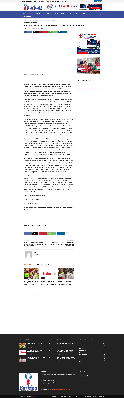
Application (33, 225)
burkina (38, 225)
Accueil (25, 20)
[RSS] (97, 1)
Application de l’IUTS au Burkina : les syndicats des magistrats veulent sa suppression (62, 244)
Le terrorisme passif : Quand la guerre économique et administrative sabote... (35, 352)
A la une (29, 20)
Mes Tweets (80, 84)
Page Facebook (82, 90)
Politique (34, 22)
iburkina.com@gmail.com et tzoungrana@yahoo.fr (59, 389)
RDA (46, 225)
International (101, 396)
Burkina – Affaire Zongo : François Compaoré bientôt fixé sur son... (66, 344)
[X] (99, 1)
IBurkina (27, 28)
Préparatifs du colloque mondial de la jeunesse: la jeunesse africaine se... (36, 359)
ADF (29, 225)
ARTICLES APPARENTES (29, 264)
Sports (81, 396)
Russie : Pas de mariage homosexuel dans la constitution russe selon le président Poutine (35, 244)
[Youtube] (101, 1)
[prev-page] (24, 289)
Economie (70, 396)
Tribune (94, 396)
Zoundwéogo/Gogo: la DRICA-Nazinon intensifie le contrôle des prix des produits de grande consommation (31, 283)
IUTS (43, 225)
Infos (30, 22)
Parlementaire (87, 396)
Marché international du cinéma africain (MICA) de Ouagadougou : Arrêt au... (66, 359)
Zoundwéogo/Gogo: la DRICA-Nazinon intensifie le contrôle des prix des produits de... (35, 345)
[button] (100, 15)
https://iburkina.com (37, 254)
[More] (68, 32)
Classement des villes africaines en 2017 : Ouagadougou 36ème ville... (65, 352)
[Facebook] (95, 1)
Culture (76, 396)
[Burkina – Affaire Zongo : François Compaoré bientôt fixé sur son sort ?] (52, 345)
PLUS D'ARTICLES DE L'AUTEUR (44, 264)
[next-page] (27, 289)
